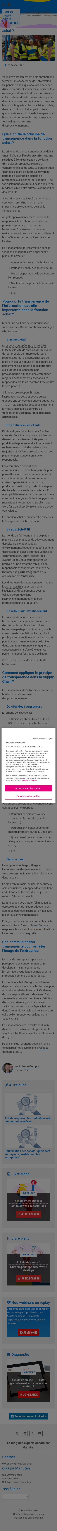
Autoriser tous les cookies (28, 788)
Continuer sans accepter (43, 739)
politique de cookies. (29, 780)
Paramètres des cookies (28, 796)
